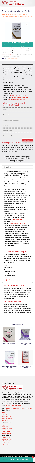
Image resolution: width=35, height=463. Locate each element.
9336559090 (12, 96)
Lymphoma (5, 426)
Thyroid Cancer (6, 444)
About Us (4, 414)
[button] (26, 24)
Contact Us (5, 420)
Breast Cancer (6, 431)
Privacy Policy (29, 408)
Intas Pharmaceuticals (14, 58)
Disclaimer (9, 408)
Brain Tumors (5, 430)
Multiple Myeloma (7, 428)
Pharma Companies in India (14, 14)
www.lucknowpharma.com (9, 54)
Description (8, 167)
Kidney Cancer (6, 440)
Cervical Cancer (6, 433)
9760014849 (22, 96)
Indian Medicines (7, 416)
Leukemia (4, 425)
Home (3, 14)
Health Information (18, 408)
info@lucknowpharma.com (16, 100)
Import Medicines (7, 418)
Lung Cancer (5, 442)
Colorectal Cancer (7, 437)
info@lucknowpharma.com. (18, 223)
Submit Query (27, 140)
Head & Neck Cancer (8, 439)
